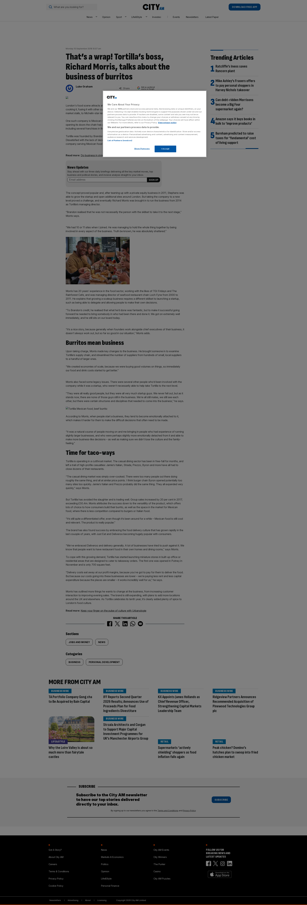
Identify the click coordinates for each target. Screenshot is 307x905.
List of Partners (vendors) (119, 140)
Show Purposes (142, 149)
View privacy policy (167, 122)
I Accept (165, 149)
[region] (155, 124)
